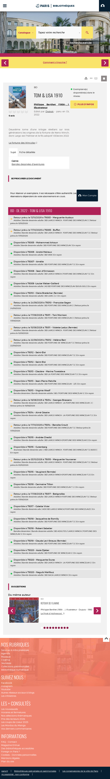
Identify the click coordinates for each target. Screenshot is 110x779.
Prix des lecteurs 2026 (13, 719)
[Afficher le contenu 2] (45, 628)
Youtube (5, 689)
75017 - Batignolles (55, 493)
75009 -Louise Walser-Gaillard (43, 283)
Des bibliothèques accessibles (17, 748)
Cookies (5, 755)
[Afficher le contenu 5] (53, 628)
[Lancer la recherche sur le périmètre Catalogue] (87, 32)
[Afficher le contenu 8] (62, 628)
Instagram (7, 686)
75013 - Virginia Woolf (38, 390)
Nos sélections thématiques (16, 715)
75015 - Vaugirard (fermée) (41, 471)
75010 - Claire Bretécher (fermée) (45, 293)
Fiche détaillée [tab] (27, 152)
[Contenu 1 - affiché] (42, 628)
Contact (12, 742)
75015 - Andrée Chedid (39, 437)
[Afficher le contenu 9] (65, 628)
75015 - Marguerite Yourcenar (60, 459)
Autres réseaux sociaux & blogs (17, 692)
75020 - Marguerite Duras (41, 559)
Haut (106, 639)
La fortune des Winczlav (22, 142)
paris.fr (4, 771)
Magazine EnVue (10, 745)
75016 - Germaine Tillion (40, 484)
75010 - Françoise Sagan (58, 302)
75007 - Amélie (35, 261)
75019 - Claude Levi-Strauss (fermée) (46, 540)
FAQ (3, 742)
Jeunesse (6, 663)
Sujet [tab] (13, 152)
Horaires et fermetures (13, 712)
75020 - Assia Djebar (38, 550)
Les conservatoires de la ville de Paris (80, 771)
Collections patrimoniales (15, 666)
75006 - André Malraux (39, 252)
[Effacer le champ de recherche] (79, 32)
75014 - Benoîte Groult (56, 425)
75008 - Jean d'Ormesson (40, 271)
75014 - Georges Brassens (58, 400)
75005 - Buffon (52, 230)
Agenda (5, 653)
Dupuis (50, 111)
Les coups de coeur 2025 (14, 722)
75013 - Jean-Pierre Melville (41, 381)
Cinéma (5, 660)
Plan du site (7, 761)
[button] (104, 5)
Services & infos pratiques (15, 650)
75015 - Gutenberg (37, 447)
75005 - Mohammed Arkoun (42, 242)
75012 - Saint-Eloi (36, 352)
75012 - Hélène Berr (55, 340)
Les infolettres (8, 696)
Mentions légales (10, 758)
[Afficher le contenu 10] (67, 628)
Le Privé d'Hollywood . (52, 613)
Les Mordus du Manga (13, 725)
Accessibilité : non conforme (15, 774)
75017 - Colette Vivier (38, 506)
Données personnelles (24, 755)
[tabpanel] (39, 162)
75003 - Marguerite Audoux (58, 217)
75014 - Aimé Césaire (38, 412)
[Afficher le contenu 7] (59, 628)
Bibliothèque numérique (15, 669)
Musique (6, 656)
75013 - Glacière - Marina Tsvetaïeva (46, 371)
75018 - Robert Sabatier (39, 528)
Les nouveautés (9, 709)
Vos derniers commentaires (16, 728)
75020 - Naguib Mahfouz (40, 572)
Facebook (6, 683)
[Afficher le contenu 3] (47, 628)
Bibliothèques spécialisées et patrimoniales (35, 771)
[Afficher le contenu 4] (50, 628)
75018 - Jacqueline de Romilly (43, 518)
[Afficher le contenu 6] (56, 628)
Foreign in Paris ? (10, 751)
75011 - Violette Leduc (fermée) (61, 327)
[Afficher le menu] (5, 6)
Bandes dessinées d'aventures (28, 164)
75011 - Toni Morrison (56, 315)
